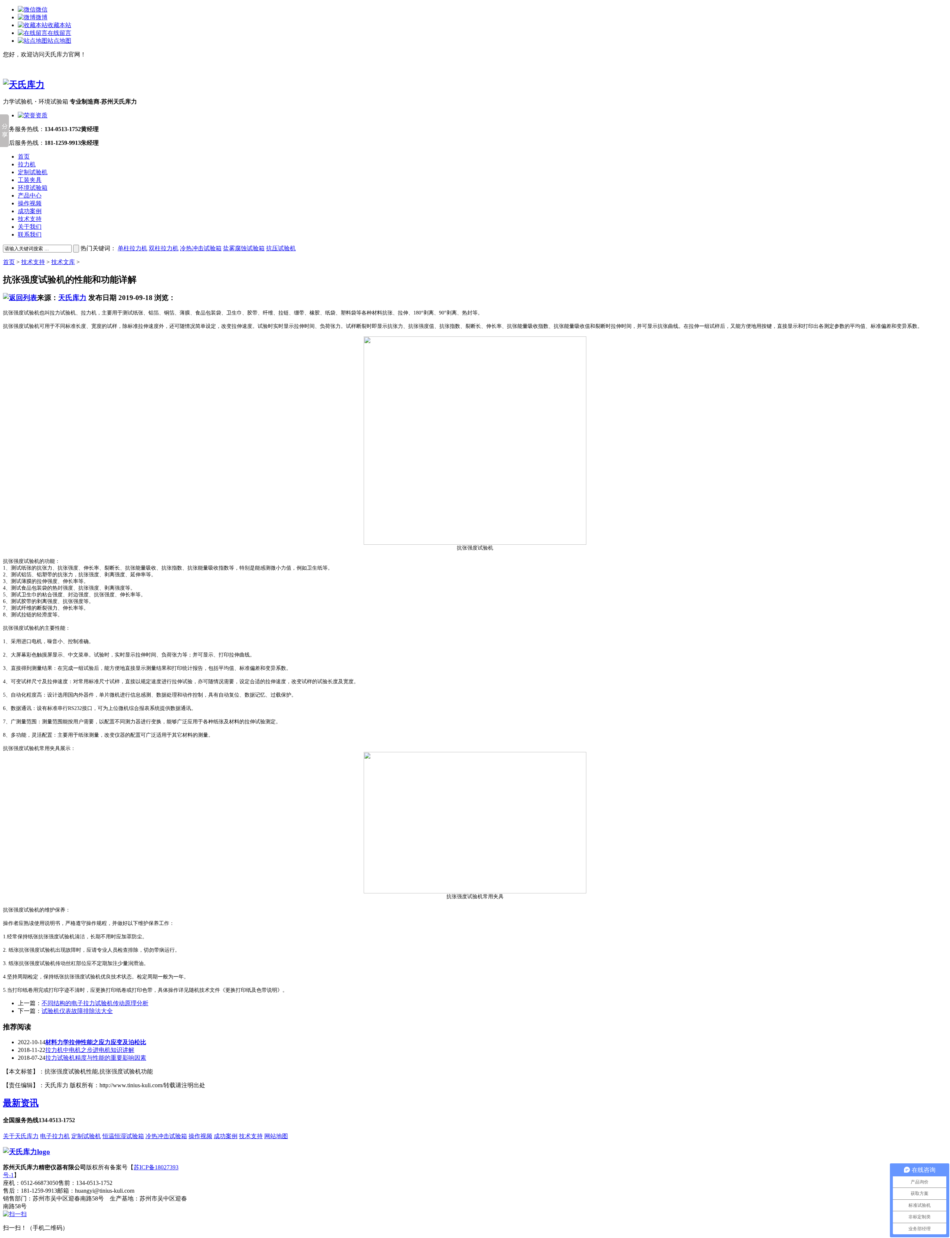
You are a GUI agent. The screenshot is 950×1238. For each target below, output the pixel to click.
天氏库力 (72, 298)
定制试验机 (33, 172)
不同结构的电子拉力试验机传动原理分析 (95, 1003)
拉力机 (27, 164)
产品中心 (30, 195)
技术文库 (63, 262)
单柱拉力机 (132, 248)
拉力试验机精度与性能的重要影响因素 (95, 1058)
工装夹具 (30, 180)
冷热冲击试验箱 (201, 248)
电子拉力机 (55, 1136)
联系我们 (30, 234)
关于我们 (30, 227)
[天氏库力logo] (26, 1152)
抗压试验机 (281, 248)
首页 (24, 156)
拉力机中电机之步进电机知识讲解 (89, 1050)
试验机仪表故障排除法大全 (77, 1011)
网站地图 (276, 1136)
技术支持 (30, 219)
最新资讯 (21, 1103)
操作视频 (30, 203)
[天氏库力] (24, 84)
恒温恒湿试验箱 (123, 1136)
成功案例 (30, 211)
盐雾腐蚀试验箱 (244, 248)
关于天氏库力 (21, 1136)
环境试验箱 (33, 188)
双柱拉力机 (163, 248)
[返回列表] (20, 298)
